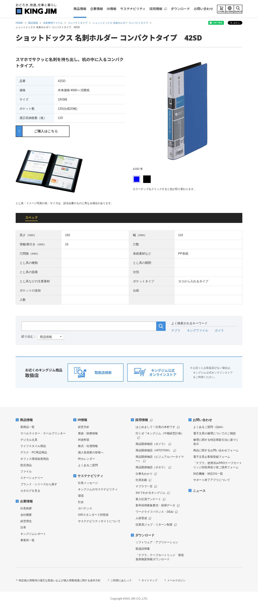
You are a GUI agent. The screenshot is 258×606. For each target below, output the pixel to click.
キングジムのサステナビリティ (98, 489)
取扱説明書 (143, 548)
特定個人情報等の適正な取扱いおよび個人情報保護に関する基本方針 (60, 580)
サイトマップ (149, 580)
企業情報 (26, 501)
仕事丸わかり (144, 473)
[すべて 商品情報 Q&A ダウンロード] (42, 336)
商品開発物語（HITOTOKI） (154, 450)
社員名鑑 (141, 479)
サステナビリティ (90, 476)
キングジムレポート (33, 533)
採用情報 (141, 420)
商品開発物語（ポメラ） (151, 443)
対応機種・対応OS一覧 (208, 473)
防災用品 (26, 465)
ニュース (199, 491)
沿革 (23, 527)
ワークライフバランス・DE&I (154, 511)
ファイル (26, 471)
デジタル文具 (28, 439)
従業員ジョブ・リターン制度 (154, 524)
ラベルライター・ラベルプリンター (43, 433)
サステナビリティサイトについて (99, 521)
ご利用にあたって (121, 580)
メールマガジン (176, 580)
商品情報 (26, 420)
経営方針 (83, 426)
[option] (187, 113)
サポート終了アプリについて (211, 479)
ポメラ (219, 330)
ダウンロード (144, 535)
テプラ (175, 330)
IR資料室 (83, 439)
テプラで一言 (144, 486)
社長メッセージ (88, 482)
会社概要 (26, 514)
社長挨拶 (26, 508)
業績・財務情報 (88, 433)
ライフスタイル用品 (33, 446)
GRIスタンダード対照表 (93, 514)
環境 (81, 495)
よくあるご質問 (88, 465)
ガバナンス (85, 508)
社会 (81, 501)
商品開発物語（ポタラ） (151, 467)
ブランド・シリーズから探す (38, 484)
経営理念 (26, 521)
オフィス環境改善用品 (34, 458)
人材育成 (141, 518)
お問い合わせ (202, 420)
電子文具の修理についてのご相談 (214, 433)
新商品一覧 (27, 426)
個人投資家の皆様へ (91, 452)
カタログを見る (30, 490)
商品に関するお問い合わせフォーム (216, 450)
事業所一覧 (27, 540)
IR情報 (82, 420)
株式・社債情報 (88, 446)
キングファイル (197, 330)
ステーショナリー (31, 477)
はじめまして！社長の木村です (155, 426)
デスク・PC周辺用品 (33, 452)
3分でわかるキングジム (150, 492)
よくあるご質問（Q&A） (209, 426)
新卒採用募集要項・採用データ (155, 505)
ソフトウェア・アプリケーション (157, 542)
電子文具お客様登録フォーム (211, 456)
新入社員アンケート (148, 499)
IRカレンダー (86, 458)
